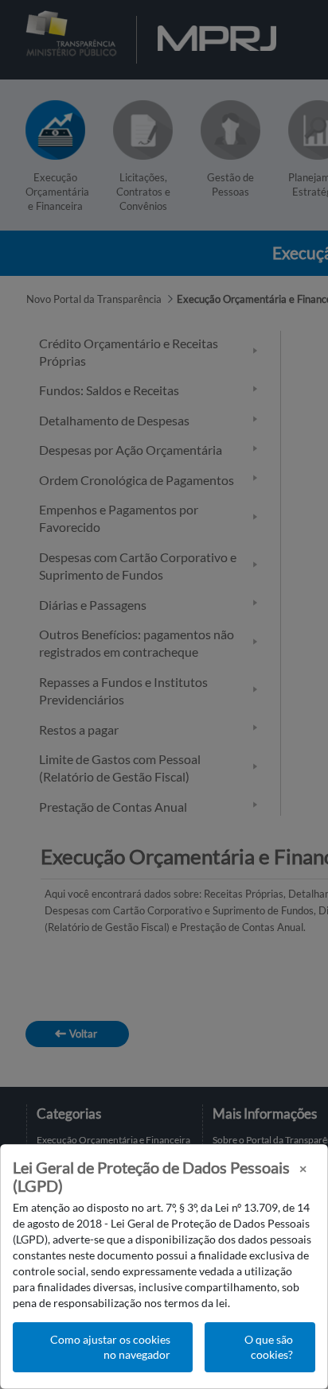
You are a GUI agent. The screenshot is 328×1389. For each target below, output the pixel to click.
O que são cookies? (268, 1347)
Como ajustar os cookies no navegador (110, 1347)
